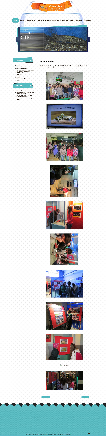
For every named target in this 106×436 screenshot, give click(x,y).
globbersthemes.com (65, 434)
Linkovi (18, 75)
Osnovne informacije (21, 68)
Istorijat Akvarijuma (21, 67)
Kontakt (18, 77)
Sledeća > (85, 397)
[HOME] (15, 20)
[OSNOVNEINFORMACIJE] (27, 20)
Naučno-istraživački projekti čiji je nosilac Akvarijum (25, 93)
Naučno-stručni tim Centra (23, 90)
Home (17, 65)
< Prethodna (46, 397)
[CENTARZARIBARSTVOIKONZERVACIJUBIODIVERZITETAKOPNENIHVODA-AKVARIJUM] (64, 20)
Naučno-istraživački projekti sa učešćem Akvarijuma (24, 96)
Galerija (18, 74)
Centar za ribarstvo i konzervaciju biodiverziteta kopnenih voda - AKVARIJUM (25, 71)
